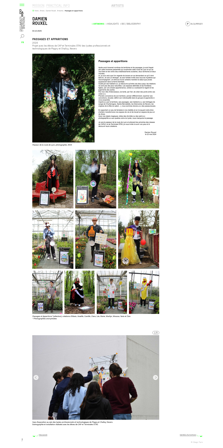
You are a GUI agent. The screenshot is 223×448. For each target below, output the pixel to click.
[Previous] (36, 377)
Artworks (98, 24)
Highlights (113, 24)
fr (22, 42)
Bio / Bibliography (131, 24)
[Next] (155, 377)
